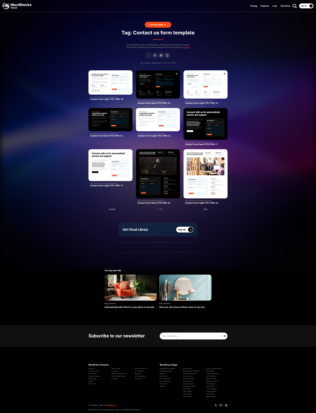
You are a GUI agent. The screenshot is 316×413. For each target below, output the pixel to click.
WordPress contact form (141, 368)
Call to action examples (94, 376)
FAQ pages (162, 386)
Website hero (91, 368)
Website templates (156, 63)
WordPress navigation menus (119, 373)
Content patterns (139, 371)
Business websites (188, 376)
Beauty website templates (190, 373)
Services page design (165, 381)
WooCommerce (139, 378)
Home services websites (212, 373)
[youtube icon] (221, 405)
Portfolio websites (211, 383)
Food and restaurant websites (214, 368)
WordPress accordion (93, 371)
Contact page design (165, 378)
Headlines (91, 381)
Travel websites (210, 394)
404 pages (162, 373)
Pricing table (115, 378)
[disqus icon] (155, 55)
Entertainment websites (189, 386)
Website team (138, 373)
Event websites (187, 389)
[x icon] (148, 55)
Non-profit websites (211, 378)
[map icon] (226, 405)
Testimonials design (140, 376)
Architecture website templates (191, 371)
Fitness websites (187, 396)
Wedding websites (211, 396)
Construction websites (189, 378)
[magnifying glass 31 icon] (161, 55)
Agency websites (187, 368)
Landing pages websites (166, 371)
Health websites (210, 371)
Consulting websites (188, 381)
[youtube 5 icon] (167, 55)
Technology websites (211, 389)
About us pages (164, 376)
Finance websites (187, 394)
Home (141, 63)
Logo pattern (115, 371)
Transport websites (211, 391)
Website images (116, 368)
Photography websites (212, 381)
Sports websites (210, 386)
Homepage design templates (167, 368)
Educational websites (188, 383)
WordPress (147, 63)
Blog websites (163, 383)
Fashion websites (187, 391)
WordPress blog (92, 373)
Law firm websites (211, 376)
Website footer (92, 378)
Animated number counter (118, 376)
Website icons (92, 383)
